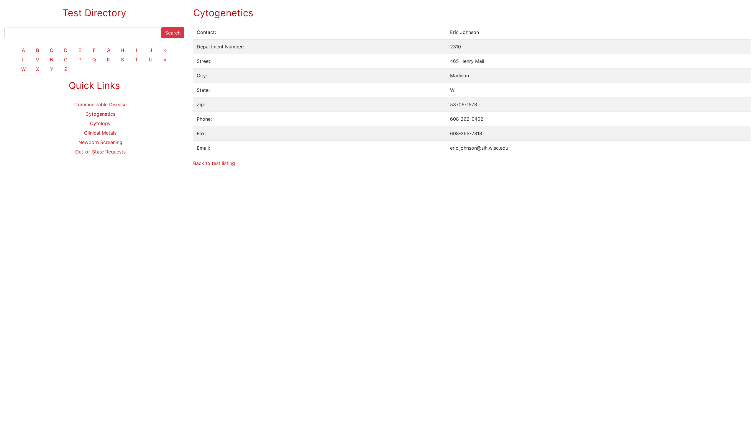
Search (172, 33)
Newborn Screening (100, 142)
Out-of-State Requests (100, 152)
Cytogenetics (100, 114)
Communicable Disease (100, 104)
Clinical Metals (100, 133)
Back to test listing (214, 163)
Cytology (100, 123)
